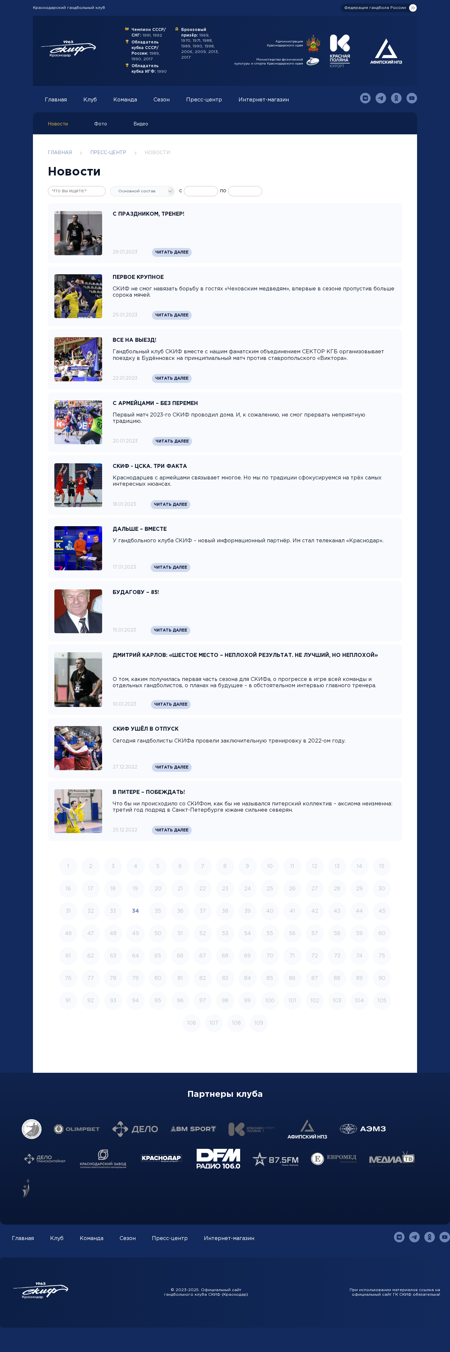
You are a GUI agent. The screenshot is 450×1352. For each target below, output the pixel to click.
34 (135, 911)
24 (247, 888)
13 (337, 866)
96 (180, 1000)
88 (337, 978)
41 (292, 911)
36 (180, 911)
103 (337, 1000)
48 (113, 933)
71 (292, 956)
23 (225, 888)
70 (270, 956)
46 (68, 933)
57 (314, 933)
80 (158, 978)
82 (202, 978)
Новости (58, 124)
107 (214, 1023)
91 (68, 1000)
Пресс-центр (204, 99)
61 (68, 956)
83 (225, 978)
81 (180, 978)
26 (292, 888)
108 (236, 1023)
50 (158, 933)
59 (359, 933)
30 (382, 888)
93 (113, 1000)
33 (113, 911)
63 (113, 956)
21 (180, 888)
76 (68, 978)
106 (191, 1023)
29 (359, 888)
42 (314, 911)
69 (247, 956)
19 (135, 888)
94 (135, 1000)
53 (225, 933)
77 (90, 978)
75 (382, 956)
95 (158, 1000)
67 (202, 956)
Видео (140, 124)
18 (113, 888)
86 (292, 978)
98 (225, 1000)
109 (258, 1023)
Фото (100, 124)
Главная (56, 99)
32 (91, 911)
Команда (125, 99)
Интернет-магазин (264, 99)
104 (359, 1000)
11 (292, 866)
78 (113, 978)
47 (90, 933)
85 (270, 978)
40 (269, 911)
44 (359, 911)
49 (135, 933)
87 (314, 978)
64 (135, 956)
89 (359, 978)
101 (292, 1000)
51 (180, 933)
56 (292, 933)
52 (202, 933)
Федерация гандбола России (375, 8)
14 (359, 866)
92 (90, 1000)
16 (68, 888)
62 (90, 956)
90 (382, 978)
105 (382, 1000)
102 (314, 1000)
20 (158, 888)
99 (247, 1000)
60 (382, 933)
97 (202, 1000)
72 (314, 956)
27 (314, 888)
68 (225, 956)
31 (68, 911)
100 (269, 1000)
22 (202, 888)
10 (270, 866)
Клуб (90, 99)
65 (158, 956)
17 (90, 888)
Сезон (162, 99)
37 (203, 911)
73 (337, 956)
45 (382, 911)
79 (135, 978)
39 (247, 911)
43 (337, 911)
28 (337, 888)
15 (381, 866)
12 (314, 866)
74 (359, 956)
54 (247, 933)
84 (247, 978)
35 (158, 911)
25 (270, 888)
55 (270, 933)
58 (337, 933)
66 (180, 956)
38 (225, 911)
